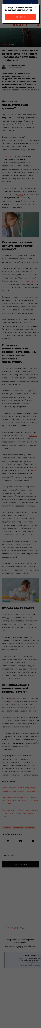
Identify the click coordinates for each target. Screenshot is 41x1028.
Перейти (20, 17)
